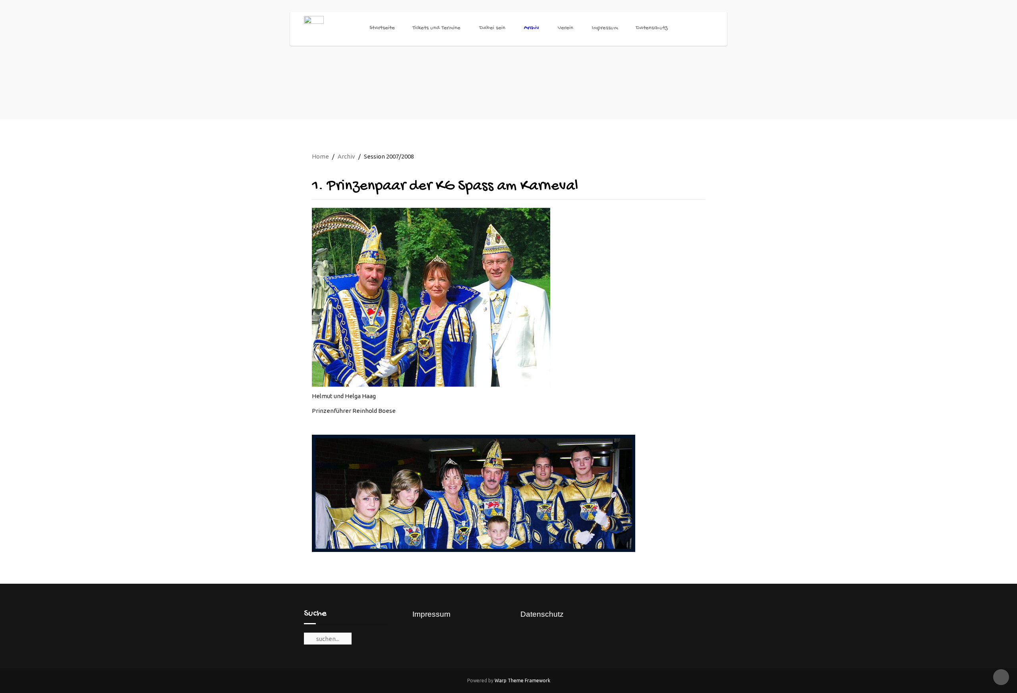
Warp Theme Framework (522, 680)
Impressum (605, 27)
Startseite (382, 27)
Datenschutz (652, 27)
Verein (565, 27)
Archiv (531, 27)
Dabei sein (492, 27)
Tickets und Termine (436, 27)
